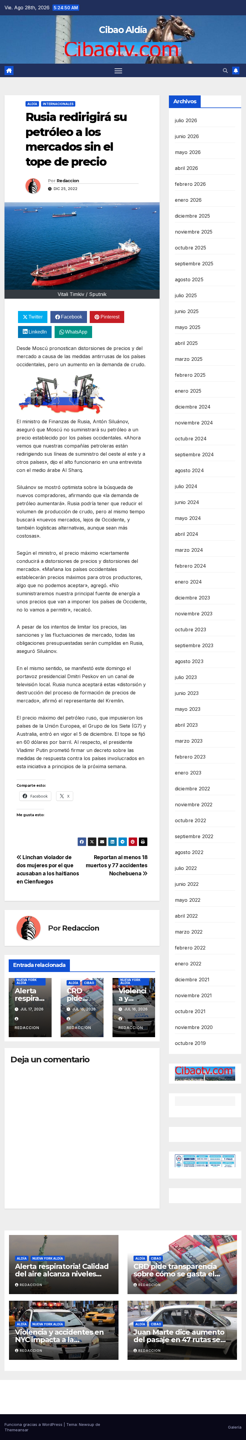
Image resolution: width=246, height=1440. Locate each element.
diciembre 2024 (193, 407)
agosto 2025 (189, 279)
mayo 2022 (188, 900)
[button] (225, 71)
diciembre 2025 (192, 216)
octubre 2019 (190, 1043)
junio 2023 (187, 693)
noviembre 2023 (194, 614)
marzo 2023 (189, 741)
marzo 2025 (189, 359)
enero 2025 (188, 391)
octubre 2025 (190, 248)
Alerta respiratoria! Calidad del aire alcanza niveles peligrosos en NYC (61, 1274)
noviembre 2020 (194, 1027)
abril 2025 (186, 343)
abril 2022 (186, 916)
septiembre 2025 (194, 264)
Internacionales (58, 104)
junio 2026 (187, 136)
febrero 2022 (190, 948)
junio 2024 (187, 502)
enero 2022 (188, 964)
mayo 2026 (188, 152)
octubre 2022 (190, 820)
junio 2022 (187, 884)
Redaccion (68, 180)
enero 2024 (188, 582)
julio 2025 (186, 295)
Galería (235, 1427)
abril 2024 (187, 534)
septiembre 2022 (194, 836)
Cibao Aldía (123, 29)
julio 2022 (186, 868)
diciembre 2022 (192, 789)
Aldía (32, 104)
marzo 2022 (189, 932)
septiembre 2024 (194, 454)
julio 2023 (186, 677)
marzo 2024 (189, 550)
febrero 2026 (190, 184)
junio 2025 (187, 311)
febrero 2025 (190, 375)
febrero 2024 (190, 566)
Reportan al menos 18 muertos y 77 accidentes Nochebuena (117, 865)
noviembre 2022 (194, 805)
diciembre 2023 (192, 598)
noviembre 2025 (194, 232)
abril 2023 (186, 725)
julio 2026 (186, 120)
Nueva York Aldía (26, 981)
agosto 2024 (189, 470)
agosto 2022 (189, 852)
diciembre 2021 (192, 980)
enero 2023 (188, 773)
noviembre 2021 (193, 995)
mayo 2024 (188, 518)
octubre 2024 (191, 439)
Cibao (89, 983)
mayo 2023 (188, 709)
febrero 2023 (190, 757)
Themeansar (16, 1429)
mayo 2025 (188, 327)
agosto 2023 (189, 661)
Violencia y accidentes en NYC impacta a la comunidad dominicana (59, 1339)
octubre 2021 (190, 1011)
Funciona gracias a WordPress (34, 1424)
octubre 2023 (190, 629)
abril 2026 (186, 168)
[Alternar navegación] (118, 70)
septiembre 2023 (194, 645)
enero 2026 (188, 200)
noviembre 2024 (194, 423)
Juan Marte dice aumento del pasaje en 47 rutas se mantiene (179, 1339)
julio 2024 (186, 486)
